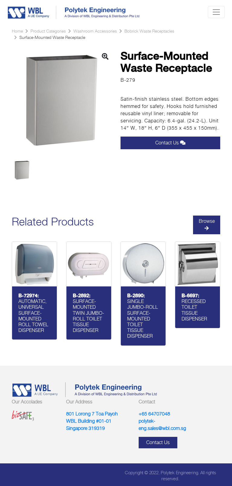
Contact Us (167, 143)
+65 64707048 (154, 414)
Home (17, 30)
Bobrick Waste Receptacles (149, 30)
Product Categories (48, 30)
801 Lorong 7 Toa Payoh (92, 414)
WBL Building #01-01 (88, 421)
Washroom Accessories (95, 30)
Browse (207, 221)
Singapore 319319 (85, 428)
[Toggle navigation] (216, 12)
